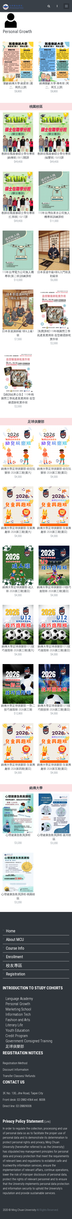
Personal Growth (18, 1004)
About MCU (15, 939)
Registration (15, 974)
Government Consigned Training (29, 1041)
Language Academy (19, 998)
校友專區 (14, 965)
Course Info (15, 948)
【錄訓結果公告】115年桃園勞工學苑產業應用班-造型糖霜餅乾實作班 (18, 398)
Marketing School (18, 1009)
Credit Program (17, 1036)
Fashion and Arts (18, 1020)
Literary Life (14, 1025)
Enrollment (14, 956)
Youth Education (17, 1030)
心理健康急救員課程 (18, 835)
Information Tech (18, 1014)
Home (10, 931)
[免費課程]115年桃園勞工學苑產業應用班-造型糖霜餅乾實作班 (54, 335)
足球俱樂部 (15, 1046)
